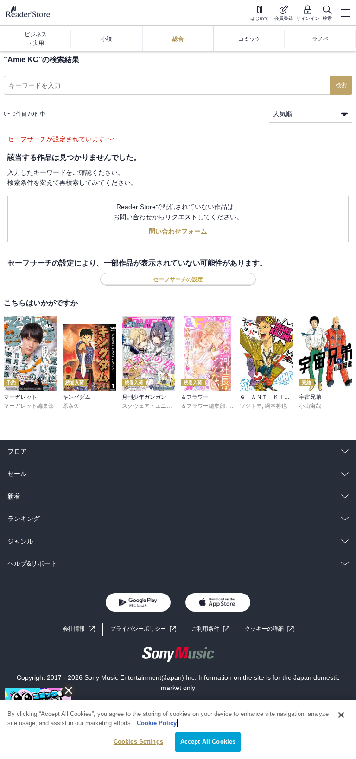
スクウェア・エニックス (152, 406)
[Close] (341, 715)
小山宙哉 (310, 406)
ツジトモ (251, 406)
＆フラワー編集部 (203, 406)
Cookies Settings (138, 741)
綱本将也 (276, 406)
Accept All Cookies (207, 741)
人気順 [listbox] (282, 114)
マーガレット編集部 (29, 406)
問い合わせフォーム (178, 231)
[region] (178, 729)
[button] (269, 629)
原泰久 (71, 406)
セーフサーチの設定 (178, 279)
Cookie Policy (157, 723)
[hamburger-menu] (345, 13)
